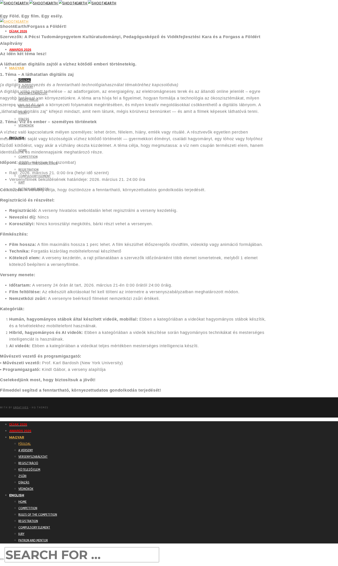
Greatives (21, 407)
